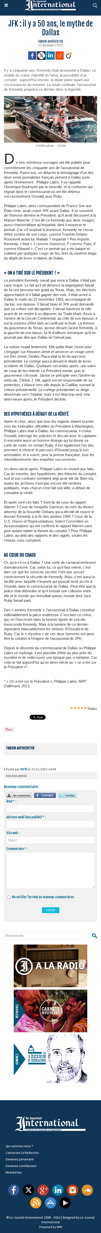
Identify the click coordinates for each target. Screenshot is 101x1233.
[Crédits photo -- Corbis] (50, 98)
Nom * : (11, 801)
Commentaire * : (17, 849)
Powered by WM (50, 1227)
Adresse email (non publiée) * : (26, 817)
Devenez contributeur (21, 1166)
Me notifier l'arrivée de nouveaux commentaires (43, 897)
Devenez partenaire (20, 1159)
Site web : (12, 833)
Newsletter (14, 1172)
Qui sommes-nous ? (19, 1146)
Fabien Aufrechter (50, 41)
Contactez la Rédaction (22, 1153)
